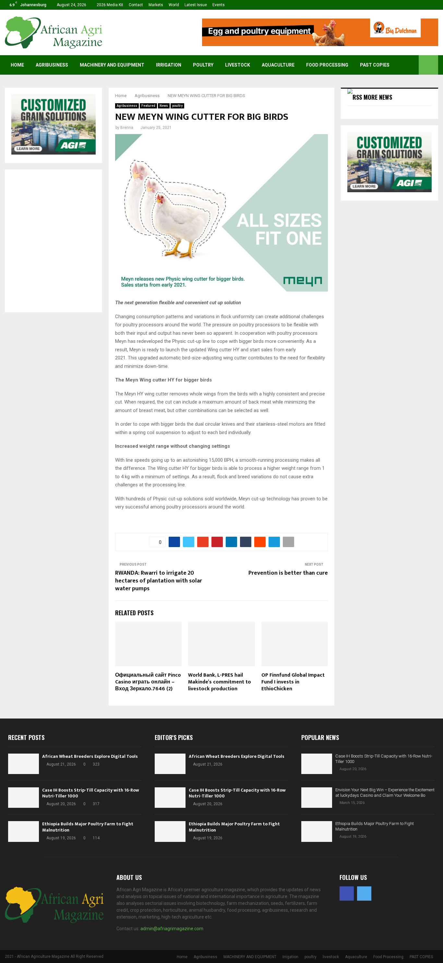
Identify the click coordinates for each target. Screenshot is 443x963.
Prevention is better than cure (288, 573)
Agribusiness (52, 65)
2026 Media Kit (110, 5)
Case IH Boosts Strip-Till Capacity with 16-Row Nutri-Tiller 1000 (90, 793)
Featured (148, 105)
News (164, 105)
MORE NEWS (378, 97)
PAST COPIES (374, 65)
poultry (203, 65)
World (174, 5)
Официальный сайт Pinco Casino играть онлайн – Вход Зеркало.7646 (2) (148, 682)
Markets (156, 5)
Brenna (126, 127)
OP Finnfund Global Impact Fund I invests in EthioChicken (293, 682)
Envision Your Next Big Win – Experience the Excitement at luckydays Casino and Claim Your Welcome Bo (385, 792)
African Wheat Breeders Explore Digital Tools (90, 756)
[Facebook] (347, 893)
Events (218, 5)
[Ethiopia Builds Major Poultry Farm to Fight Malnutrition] (23, 831)
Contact (136, 5)
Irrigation (168, 65)
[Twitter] (364, 893)
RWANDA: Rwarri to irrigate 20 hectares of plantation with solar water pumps (158, 581)
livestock (237, 65)
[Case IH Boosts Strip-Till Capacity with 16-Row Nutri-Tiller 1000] (23, 797)
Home (17, 65)
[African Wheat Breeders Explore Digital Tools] (23, 764)
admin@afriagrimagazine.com (171, 928)
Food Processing (327, 65)
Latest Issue (196, 5)
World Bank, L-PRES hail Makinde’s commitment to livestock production (219, 682)
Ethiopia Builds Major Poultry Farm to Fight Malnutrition (87, 826)
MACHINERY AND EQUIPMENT (112, 65)
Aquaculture (278, 65)
